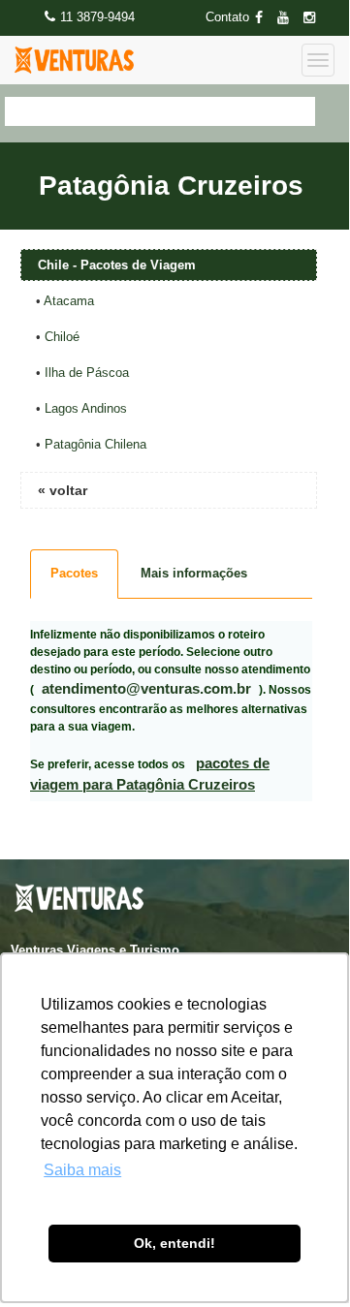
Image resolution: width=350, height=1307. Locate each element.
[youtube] (289, 18)
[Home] (74, 60)
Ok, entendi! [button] (174, 1243)
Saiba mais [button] (82, 1170)
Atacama (69, 301)
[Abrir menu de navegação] (318, 60)
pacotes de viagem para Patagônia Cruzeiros (150, 774)
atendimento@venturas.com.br (146, 688)
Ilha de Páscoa (87, 372)
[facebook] (264, 18)
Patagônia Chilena (95, 444)
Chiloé (62, 336)
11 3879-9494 (97, 17)
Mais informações (194, 573)
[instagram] (315, 18)
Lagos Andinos (86, 408)
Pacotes (74, 573)
